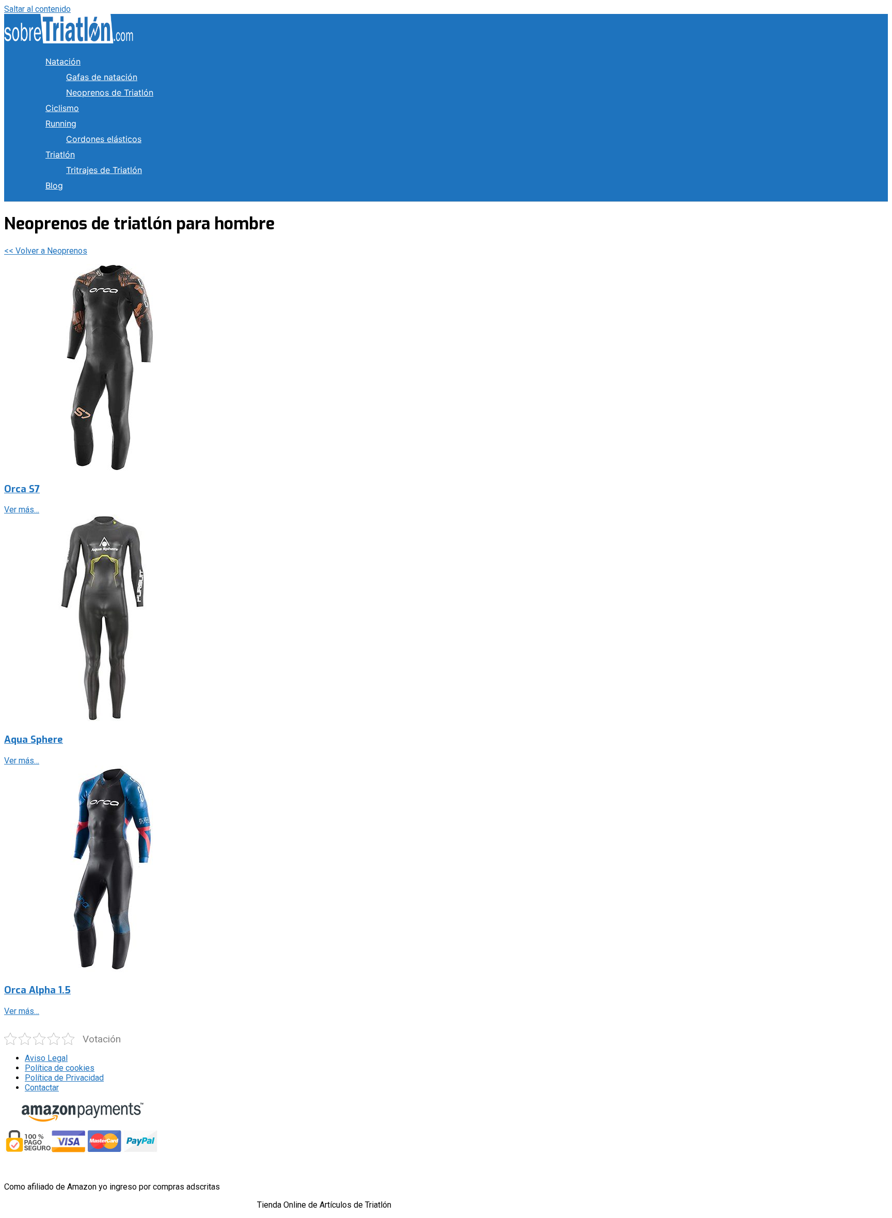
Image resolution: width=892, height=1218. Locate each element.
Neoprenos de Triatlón (109, 92)
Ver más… (21, 509)
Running (60, 123)
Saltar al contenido (37, 9)
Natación (63, 61)
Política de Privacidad (64, 1078)
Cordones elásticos (103, 139)
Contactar (42, 1087)
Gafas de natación (101, 77)
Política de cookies (59, 1068)
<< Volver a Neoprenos (45, 251)
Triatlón (60, 154)
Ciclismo (62, 108)
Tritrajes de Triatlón (104, 170)
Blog (54, 185)
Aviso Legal (46, 1058)
